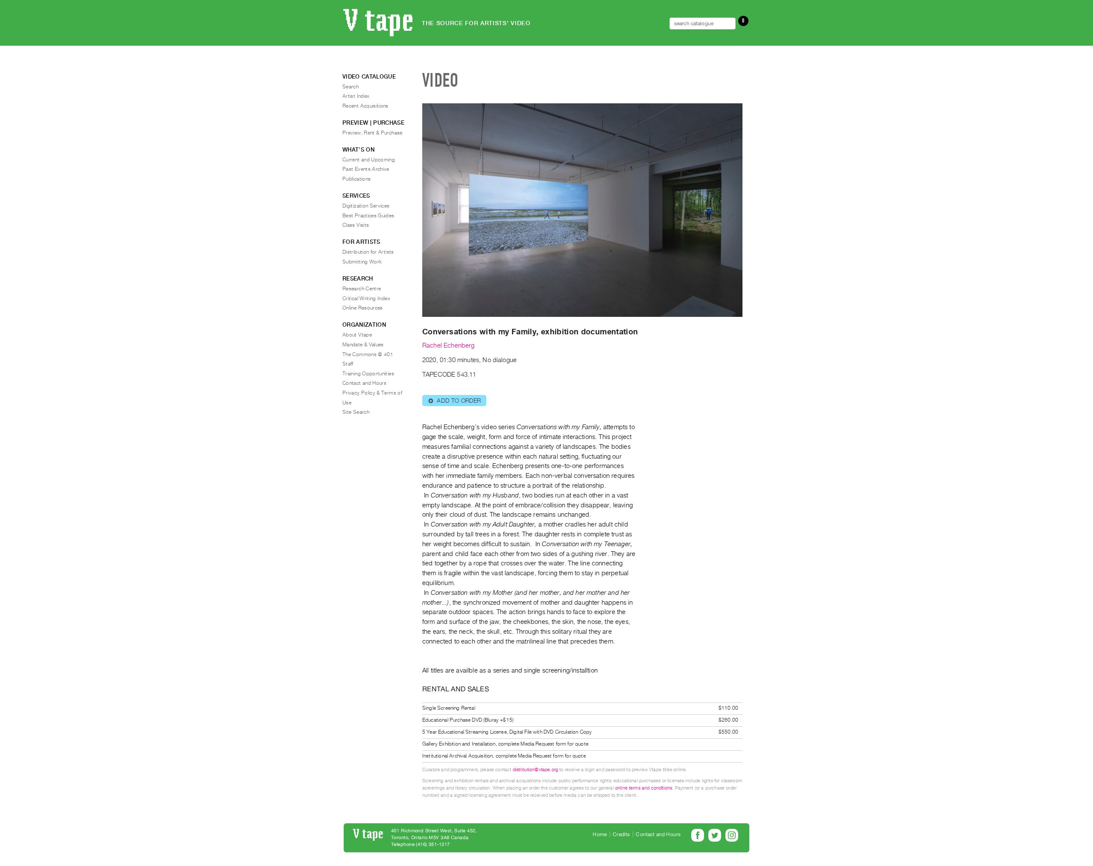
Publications (356, 179)
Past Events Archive (365, 169)
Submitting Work (362, 262)
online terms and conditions (643, 788)
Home (600, 834)
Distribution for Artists (368, 252)
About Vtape (357, 335)
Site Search (355, 412)
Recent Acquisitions (365, 106)
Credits (621, 834)
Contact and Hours (364, 383)
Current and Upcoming (368, 160)
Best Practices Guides (368, 216)
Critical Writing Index (366, 298)
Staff (348, 364)
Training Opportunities (368, 374)
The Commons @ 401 (367, 354)
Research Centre (361, 289)
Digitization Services (366, 206)
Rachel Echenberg (448, 345)
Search (350, 87)
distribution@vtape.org (535, 769)
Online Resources (362, 308)
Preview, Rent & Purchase (372, 133)
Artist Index (355, 96)
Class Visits (355, 225)
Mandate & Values (363, 345)
